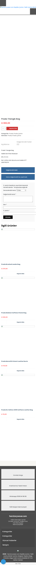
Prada (11, 133)
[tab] (8, 144)
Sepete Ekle (13, 128)
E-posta (6, 210)
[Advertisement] (18, 440)
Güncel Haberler (9, 540)
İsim (5, 204)
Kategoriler (7, 531)
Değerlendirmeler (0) (23, 143)
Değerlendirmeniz (9, 194)
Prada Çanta (18, 133)
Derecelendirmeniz (10, 190)
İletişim (6, 545)
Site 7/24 (18, 564)
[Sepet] (3, 561)
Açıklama (5, 144)
